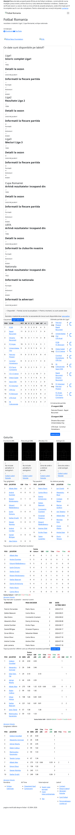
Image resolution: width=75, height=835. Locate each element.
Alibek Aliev (13, 488)
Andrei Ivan (61, 532)
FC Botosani (13, 394)
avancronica (55, 434)
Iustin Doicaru (15, 567)
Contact (62, 786)
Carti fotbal (63, 797)
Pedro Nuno (42, 488)
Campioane (28, 789)
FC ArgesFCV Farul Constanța (59, 395)
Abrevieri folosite (9, 597)
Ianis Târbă (13, 710)
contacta (65, 8)
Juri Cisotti (60, 488)
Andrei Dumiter (15, 559)
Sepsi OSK (13, 382)
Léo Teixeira (61, 512)
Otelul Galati (13, 378)
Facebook (9, 31)
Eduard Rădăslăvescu (17, 563)
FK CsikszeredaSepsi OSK (60, 366)
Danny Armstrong (16, 584)
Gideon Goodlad (16, 736)
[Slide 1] (34, 41)
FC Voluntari (13, 386)
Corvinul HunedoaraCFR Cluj (60, 357)
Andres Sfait (42, 528)
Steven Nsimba (15, 770)
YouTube (18, 31)
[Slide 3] (41, 41)
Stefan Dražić (14, 518)
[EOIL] (41, 39)
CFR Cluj (12, 390)
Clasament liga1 (30, 786)
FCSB (11, 327)
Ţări (43, 799)
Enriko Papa (42, 532)
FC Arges (12, 344)
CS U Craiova (14, 374)
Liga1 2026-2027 (18, 320)
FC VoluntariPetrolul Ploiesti (60, 386)
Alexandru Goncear (17, 740)
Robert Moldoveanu (17, 575)
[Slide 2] (37, 41)
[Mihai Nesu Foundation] (13, 39)
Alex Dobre (13, 541)
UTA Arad (12, 398)
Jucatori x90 (55, 649)
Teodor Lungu (15, 758)
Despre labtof (64, 789)
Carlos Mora (42, 492)
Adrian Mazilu (15, 744)
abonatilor (65, 316)
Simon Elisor (14, 766)
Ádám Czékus (15, 748)
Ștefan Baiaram (15, 579)
